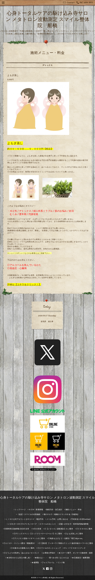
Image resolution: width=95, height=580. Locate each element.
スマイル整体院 (42, 578)
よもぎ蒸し (13, 75)
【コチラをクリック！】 (28, 284)
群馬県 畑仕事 (47, 321)
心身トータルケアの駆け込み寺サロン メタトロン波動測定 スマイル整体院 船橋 (47, 19)
